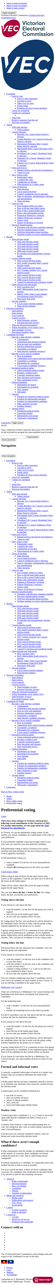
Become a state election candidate (26, 337)
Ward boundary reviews (27, 320)
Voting (9, 125)
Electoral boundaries (15, 308)
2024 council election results (29, 261)
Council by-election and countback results (34, 282)
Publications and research (22, 1200)
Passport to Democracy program (30, 215)
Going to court (23, 172)
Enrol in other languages (27, 98)
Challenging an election (27, 182)
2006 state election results (28, 251)
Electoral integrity (19, 1183)
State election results (20, 239)
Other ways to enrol (25, 103)
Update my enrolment (21, 113)
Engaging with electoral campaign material (35, 227)
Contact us (10, 1214)
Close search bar (8, 440)
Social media (17, 1205)
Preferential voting (25, 177)
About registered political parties (30, 370)
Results (9, 237)
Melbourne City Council (11, 987)
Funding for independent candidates (32, 401)
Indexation (21, 392)
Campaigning (22, 339)
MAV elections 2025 (26, 287)
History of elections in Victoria (30, 222)
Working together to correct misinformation (35, 234)
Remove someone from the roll (25, 120)
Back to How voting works (12, 792)
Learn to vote (17, 203)
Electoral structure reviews (28, 323)
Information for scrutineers (28, 363)
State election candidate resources (31, 351)
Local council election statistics (30, 304)
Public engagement (20, 1181)
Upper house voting (9, 872)
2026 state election (19, 127)
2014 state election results (28, 246)
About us (10, 1179)
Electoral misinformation (22, 225)
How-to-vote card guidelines (29, 344)
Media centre (17, 1198)
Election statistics (19, 301)
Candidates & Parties (15, 335)
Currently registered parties (28, 375)
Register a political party (27, 373)
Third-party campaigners (27, 418)
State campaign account (27, 404)
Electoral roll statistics (21, 122)
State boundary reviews (22, 330)
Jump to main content (15, 8)
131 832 (15, 1217)
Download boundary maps (23, 332)
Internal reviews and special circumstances (35, 170)
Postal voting (22, 106)
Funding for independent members (31, 399)
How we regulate (19, 1186)
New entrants (22, 389)
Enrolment (10, 94)
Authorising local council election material (35, 358)
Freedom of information (22, 1193)
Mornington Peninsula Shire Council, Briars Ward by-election (32, 145)
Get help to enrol (24, 101)
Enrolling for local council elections (32, 108)
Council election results (21, 258)
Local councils (18, 315)
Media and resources (15, 1195)
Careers (9, 1207)
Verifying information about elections (32, 232)
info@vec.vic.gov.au (20, 1219)
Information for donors (26, 385)
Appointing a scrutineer (27, 349)
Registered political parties (23, 368)
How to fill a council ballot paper (31, 211)
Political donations (19, 382)
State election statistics (26, 306)
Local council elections (26, 191)
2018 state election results (28, 244)
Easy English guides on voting (30, 206)
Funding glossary (24, 406)
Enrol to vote (17, 96)
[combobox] (13, 437)
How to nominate (24, 356)
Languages (6, 423)
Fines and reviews (19, 168)
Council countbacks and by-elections (32, 194)
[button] (9, 12)
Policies (15, 1191)
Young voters (22, 220)
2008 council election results (29, 280)
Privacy (9, 1267)
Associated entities (25, 413)
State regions (17, 313)
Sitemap (9, 1272)
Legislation (16, 1188)
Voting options (23, 129)
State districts (17, 311)
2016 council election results (29, 275)
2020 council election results (29, 268)
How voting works (20, 175)
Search (4, 425)
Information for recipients (27, 387)
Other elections (23, 201)
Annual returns (18, 408)
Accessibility (11, 1275)
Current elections (19, 132)
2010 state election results (28, 249)
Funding (15, 394)
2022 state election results (28, 242)
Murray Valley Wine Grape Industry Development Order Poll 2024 (32, 295)
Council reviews (18, 318)
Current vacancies (19, 1210)
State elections (23, 189)
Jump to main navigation (16, 3)
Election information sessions (29, 346)
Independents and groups (27, 416)
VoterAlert (16, 118)
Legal (8, 1270)
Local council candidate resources (31, 365)
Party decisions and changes (29, 377)
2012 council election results (29, 277)
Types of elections (19, 187)
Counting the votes (25, 180)
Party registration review (27, 380)
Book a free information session (30, 213)
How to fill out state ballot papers (31, 208)
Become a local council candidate (26, 354)
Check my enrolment (20, 110)
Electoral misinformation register (30, 230)
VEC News (17, 1203)
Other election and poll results (24, 284)
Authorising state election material (31, 342)
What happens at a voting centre (30, 184)
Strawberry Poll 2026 (26, 299)
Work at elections (19, 1212)
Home (9, 796)
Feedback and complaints (22, 1222)
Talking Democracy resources (29, 218)
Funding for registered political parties (33, 396)
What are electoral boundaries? (25, 325)
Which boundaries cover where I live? (28, 327)
